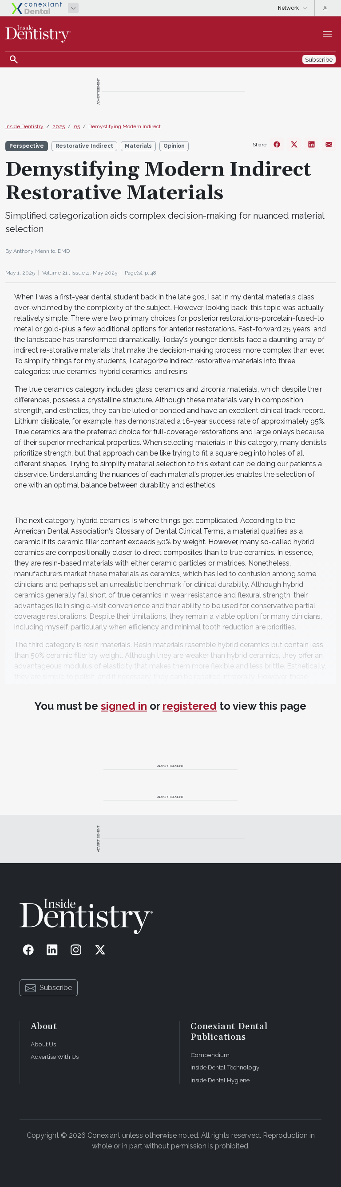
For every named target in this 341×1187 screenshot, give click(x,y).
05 (77, 126)
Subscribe (56, 987)
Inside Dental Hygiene (220, 1080)
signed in (124, 706)
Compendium (210, 1054)
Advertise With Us (55, 1056)
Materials (138, 146)
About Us (43, 1044)
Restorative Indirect (84, 146)
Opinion (174, 146)
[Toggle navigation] (327, 34)
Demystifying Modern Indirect (124, 126)
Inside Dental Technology (224, 1067)
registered (190, 706)
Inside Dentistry (24, 126)
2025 (58, 126)
